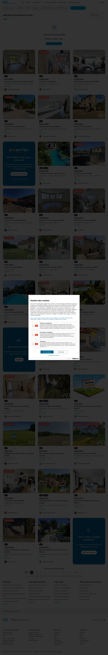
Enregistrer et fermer (54, 355)
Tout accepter (47, 352)
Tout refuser (61, 352)
